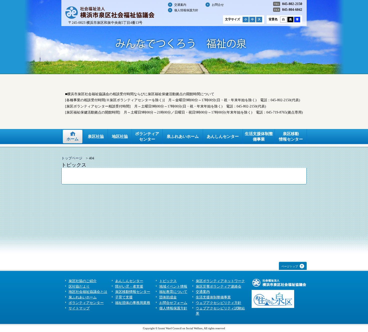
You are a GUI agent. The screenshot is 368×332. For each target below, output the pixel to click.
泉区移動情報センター (291, 136)
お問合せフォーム (173, 303)
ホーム (73, 139)
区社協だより (79, 286)
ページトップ (289, 266)
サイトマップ (79, 308)
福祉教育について (173, 292)
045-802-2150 (292, 4)
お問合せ (218, 5)
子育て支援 (124, 297)
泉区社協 (96, 136)
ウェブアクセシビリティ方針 (218, 303)
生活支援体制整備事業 (259, 136)
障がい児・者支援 (129, 286)
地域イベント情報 (173, 286)
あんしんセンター (223, 136)
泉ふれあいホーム (183, 136)
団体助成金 (168, 297)
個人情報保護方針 (186, 10)
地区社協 (120, 136)
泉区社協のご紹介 (83, 281)
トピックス (168, 281)
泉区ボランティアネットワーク (220, 281)
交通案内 (180, 5)
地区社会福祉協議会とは (88, 292)
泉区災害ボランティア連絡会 (218, 286)
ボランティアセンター (147, 136)
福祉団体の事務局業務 (132, 303)
